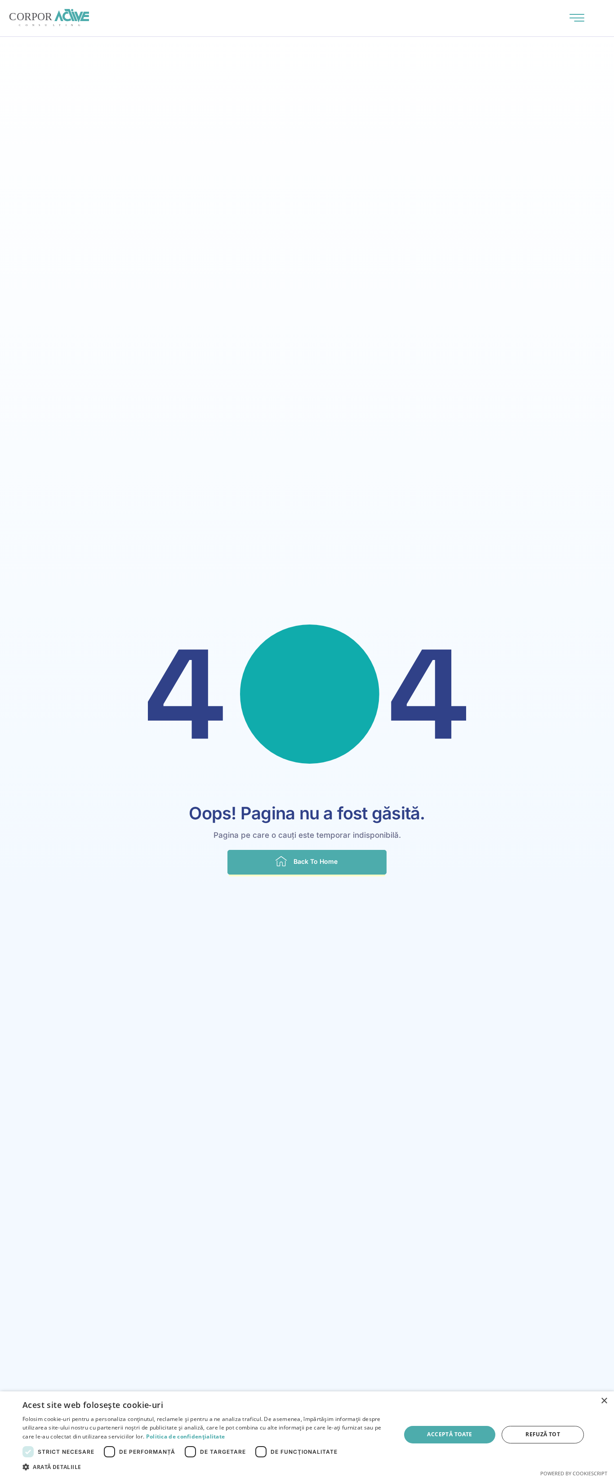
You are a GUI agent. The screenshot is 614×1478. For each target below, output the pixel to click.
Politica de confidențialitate (185, 1436)
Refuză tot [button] (542, 1434)
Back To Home (316, 861)
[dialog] (307, 1434)
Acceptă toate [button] (449, 1434)
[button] (205, 1466)
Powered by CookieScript (573, 1473)
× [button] (604, 1401)
